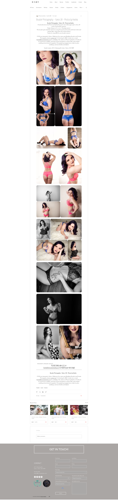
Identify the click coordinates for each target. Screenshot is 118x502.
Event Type (57, 469)
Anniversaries (38, 7)
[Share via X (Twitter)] (39, 392)
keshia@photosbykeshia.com (40, 473)
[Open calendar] (68, 478)
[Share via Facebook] (36, 392)
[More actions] (81, 16)
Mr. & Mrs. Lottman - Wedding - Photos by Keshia (39, 417)
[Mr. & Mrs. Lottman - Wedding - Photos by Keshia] (39, 410)
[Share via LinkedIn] (42, 392)
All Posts (32, 7)
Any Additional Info (76, 481)
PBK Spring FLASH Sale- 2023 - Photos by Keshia (59, 417)
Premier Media (43, 496)
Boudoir (51, 7)
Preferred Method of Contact (61, 481)
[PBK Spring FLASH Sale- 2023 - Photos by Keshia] (59, 410)
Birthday (45, 7)
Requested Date (59, 475)
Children (62, 7)
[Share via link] (45, 392)
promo (42, 387)
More (81, 7)
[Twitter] (36, 2)
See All (86, 402)
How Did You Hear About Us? (78, 475)
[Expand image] (59, 68)
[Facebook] (34, 2)
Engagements (69, 7)
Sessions (46, 387)
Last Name (74, 458)
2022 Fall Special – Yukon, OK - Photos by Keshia (79, 417)
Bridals (56, 7)
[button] (73, 2)
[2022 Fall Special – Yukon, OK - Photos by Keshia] (79, 410)
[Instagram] (32, 2)
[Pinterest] (38, 2)
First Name (57, 458)
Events (76, 7)
